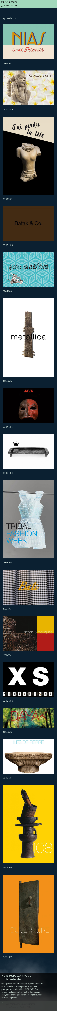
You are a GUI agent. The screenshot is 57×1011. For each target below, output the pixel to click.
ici (16, 997)
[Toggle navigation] (53, 4)
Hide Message (2, 1007)
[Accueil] (9, 4)
